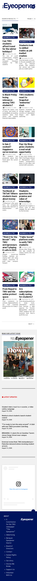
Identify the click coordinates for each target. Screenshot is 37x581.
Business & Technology (10, 37)
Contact (9, 552)
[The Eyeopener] (18, 6)
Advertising (10, 535)
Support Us (10, 569)
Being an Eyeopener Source (10, 540)
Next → (31, 324)
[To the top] (33, 511)
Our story (9, 560)
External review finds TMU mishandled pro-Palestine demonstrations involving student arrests (18, 444)
